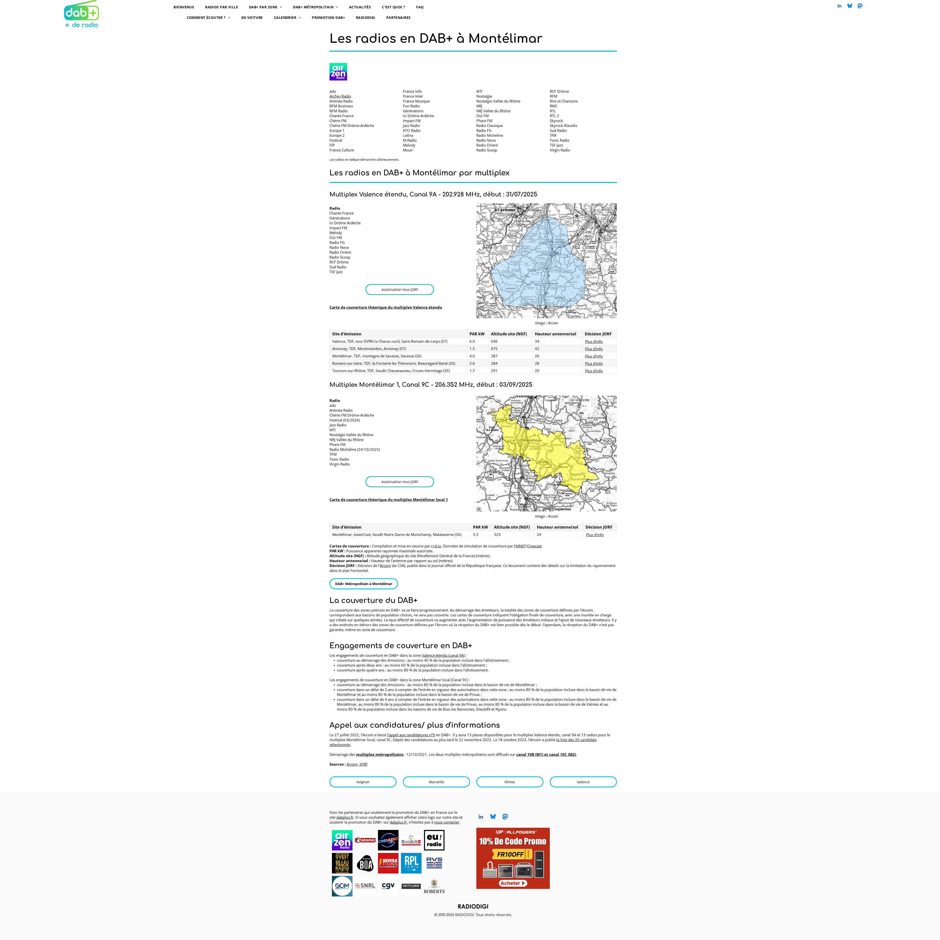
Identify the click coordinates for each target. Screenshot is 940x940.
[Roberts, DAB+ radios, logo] (434, 886)
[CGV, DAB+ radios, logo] (388, 886)
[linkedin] (839, 6)
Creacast (534, 546)
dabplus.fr (344, 817)
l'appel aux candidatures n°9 (411, 734)
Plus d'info (594, 341)
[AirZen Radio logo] (338, 71)
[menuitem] (185, 7)
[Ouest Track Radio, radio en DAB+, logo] (342, 863)
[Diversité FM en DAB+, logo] (411, 840)
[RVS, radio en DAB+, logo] (434, 863)
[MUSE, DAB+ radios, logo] (411, 886)
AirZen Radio (340, 96)
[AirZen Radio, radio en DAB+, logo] (342, 840)
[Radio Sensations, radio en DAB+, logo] (388, 863)
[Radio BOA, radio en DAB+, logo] (365, 863)
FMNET (520, 546)
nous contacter (446, 822)
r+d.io (436, 546)
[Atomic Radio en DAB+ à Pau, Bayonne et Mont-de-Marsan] (365, 840)
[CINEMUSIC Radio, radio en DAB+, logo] (388, 840)
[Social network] (849, 6)
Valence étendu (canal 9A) (443, 655)
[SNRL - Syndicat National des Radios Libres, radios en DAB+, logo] (365, 886)
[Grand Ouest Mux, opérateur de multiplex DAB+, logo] (342, 886)
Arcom (385, 565)
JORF (364, 764)
